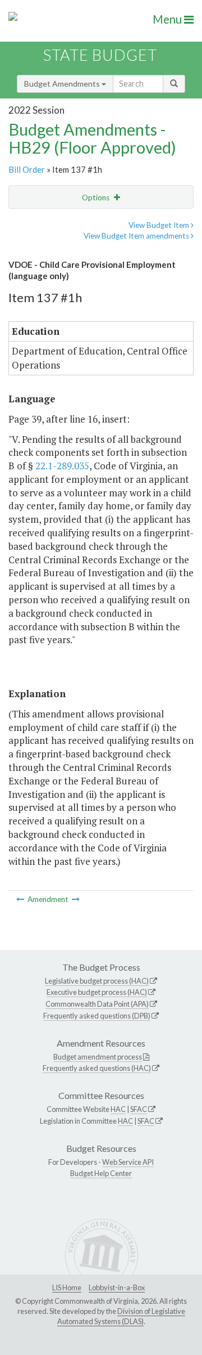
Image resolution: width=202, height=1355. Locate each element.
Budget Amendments (63, 83)
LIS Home (66, 1287)
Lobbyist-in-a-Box (117, 1287)
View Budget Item (159, 225)
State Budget (100, 55)
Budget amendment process (97, 1056)
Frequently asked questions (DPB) (96, 1015)
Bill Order (26, 169)
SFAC (138, 1109)
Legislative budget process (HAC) (97, 980)
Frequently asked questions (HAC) (97, 1068)
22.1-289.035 (62, 465)
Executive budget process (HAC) (97, 992)
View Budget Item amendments (137, 235)
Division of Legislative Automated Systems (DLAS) (121, 1316)
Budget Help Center (101, 1173)
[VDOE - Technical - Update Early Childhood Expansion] (76, 899)
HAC (118, 1109)
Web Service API (128, 1161)
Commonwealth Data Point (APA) (97, 1003)
